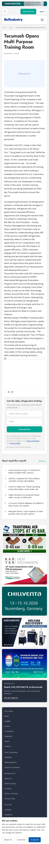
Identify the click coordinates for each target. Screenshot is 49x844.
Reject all (8, 839)
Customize (21, 839)
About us (8, 778)
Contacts (8, 788)
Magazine (8, 736)
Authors (8, 746)
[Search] (5, 11)
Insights (8, 721)
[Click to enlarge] (24, 370)
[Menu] (42, 20)
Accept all (35, 839)
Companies (9, 731)
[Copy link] (5, 392)
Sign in (42, 11)
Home (4, 27)
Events (7, 726)
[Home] (13, 19)
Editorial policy (10, 783)
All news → (43, 461)
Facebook (8, 815)
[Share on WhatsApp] (12, 392)
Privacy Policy (15, 443)
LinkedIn (8, 809)
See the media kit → (12, 698)
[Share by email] (9, 392)
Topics (7, 741)
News (11, 27)
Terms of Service (33, 441)
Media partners (10, 762)
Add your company (12, 767)
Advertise (8, 757)
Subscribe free (28, 11)
